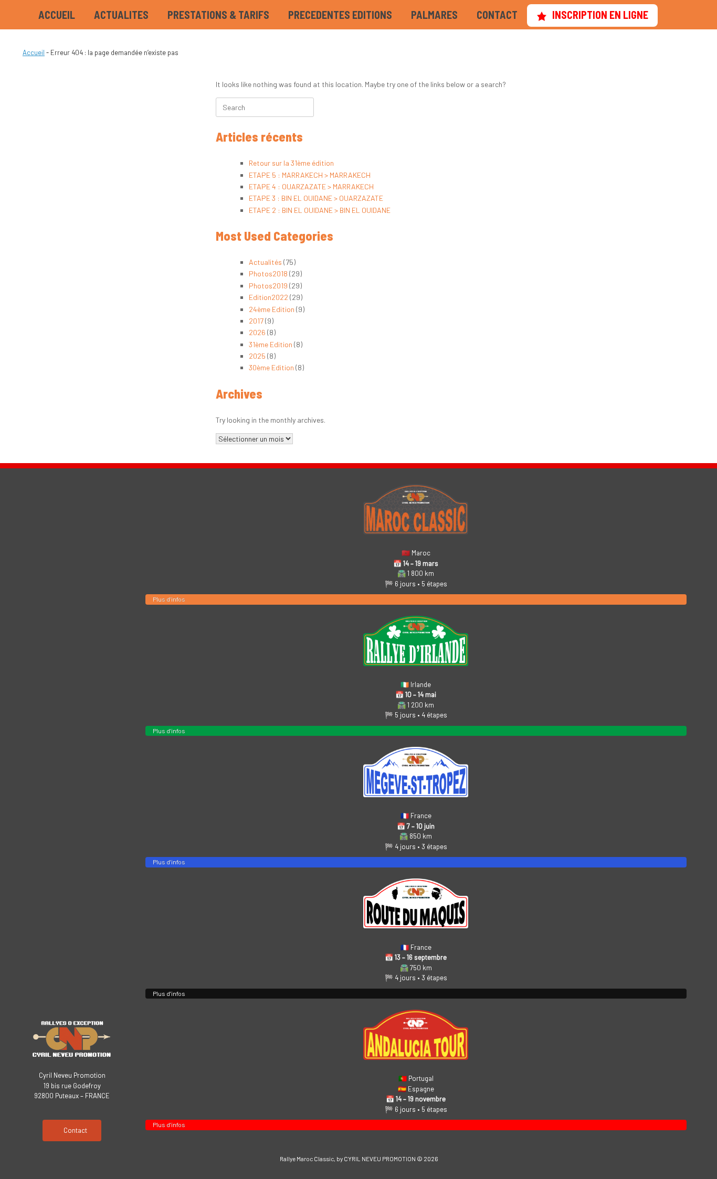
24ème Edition (271, 309)
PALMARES (434, 14)
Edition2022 (268, 297)
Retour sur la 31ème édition (291, 162)
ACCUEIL (56, 14)
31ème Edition (270, 344)
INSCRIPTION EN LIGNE (600, 14)
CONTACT (497, 14)
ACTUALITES (121, 14)
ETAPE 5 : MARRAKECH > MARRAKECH (310, 174)
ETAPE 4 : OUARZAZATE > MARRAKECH (311, 186)
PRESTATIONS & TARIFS (218, 14)
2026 (257, 332)
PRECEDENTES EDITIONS (340, 14)
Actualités (265, 262)
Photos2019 (268, 285)
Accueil (34, 52)
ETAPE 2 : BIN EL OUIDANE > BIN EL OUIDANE (320, 210)
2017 (256, 320)
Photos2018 (268, 273)
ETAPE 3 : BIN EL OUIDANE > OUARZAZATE (316, 198)
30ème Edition (271, 367)
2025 (257, 355)
